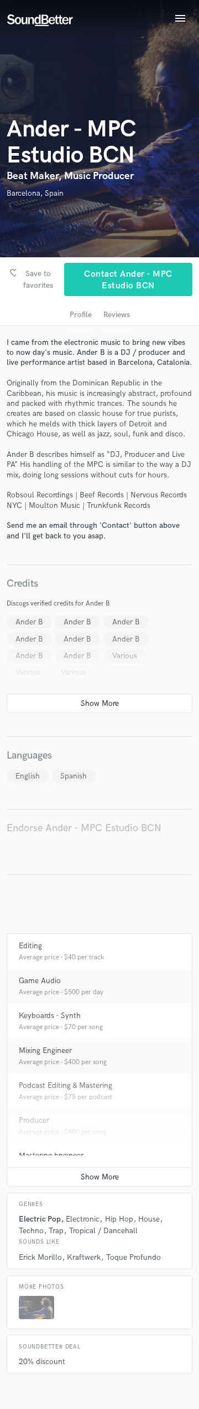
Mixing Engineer (45, 1050)
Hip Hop (119, 1219)
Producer (34, 1120)
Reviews (116, 314)
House (149, 1219)
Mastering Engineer (51, 1155)
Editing (30, 945)
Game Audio (40, 980)
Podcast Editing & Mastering (65, 1085)
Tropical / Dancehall (103, 1230)
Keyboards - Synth (50, 1015)
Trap (56, 1230)
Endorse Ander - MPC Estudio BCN (84, 828)
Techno (31, 1230)
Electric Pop (40, 1219)
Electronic (83, 1219)
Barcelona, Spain (35, 193)
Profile (81, 314)
